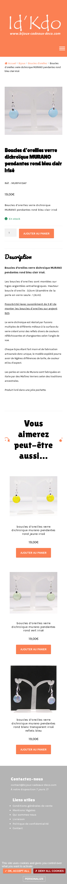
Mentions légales (24, 810)
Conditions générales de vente (32, 805)
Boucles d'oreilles (37, 63)
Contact (18, 828)
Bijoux (22, 63)
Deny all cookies (50, 870)
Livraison (19, 819)
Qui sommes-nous (24, 814)
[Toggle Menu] (62, 48)
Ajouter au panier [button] (33, 552)
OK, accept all (18, 870)
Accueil (12, 63)
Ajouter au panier (36, 233)
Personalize (34, 878)
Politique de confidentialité (31, 823)
